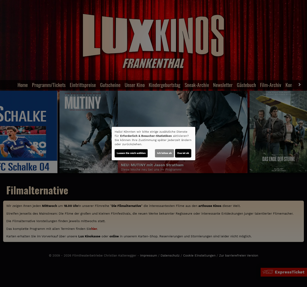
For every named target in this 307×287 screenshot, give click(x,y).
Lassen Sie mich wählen (131, 153)
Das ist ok (183, 153)
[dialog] (153, 143)
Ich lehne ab (164, 153)
